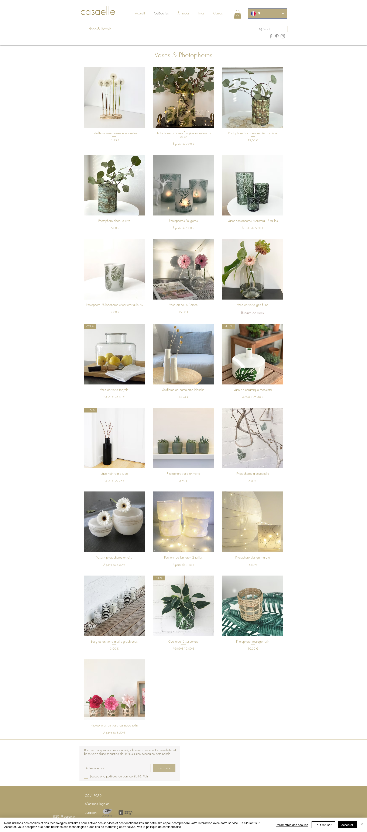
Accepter (347, 825)
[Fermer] (361, 825)
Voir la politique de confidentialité (159, 827)
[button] (222, 13)
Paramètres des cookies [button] (292, 825)
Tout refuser (323, 825)
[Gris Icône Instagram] (283, 36)
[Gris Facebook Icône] (271, 36)
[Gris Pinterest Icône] (277, 36)
